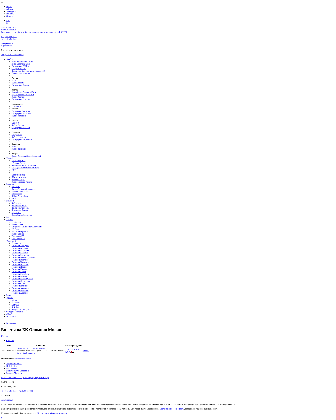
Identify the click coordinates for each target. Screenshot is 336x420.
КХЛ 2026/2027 (18, 161)
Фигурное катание (14, 312)
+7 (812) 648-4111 (9, 39)
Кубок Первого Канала (22, 182)
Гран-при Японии (20, 286)
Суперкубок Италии (21, 127)
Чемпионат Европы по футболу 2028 (28, 71)
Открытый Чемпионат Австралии (27, 227)
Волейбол (16, 302)
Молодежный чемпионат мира (25, 168)
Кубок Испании (19, 116)
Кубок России (18, 83)
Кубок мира (17, 203)
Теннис (9, 220)
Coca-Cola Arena (72, 349)
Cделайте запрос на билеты (172, 409)
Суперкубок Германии (22, 139)
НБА (14, 198)
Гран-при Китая (19, 271)
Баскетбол (10, 184)
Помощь (10, 14)
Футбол (9, 59)
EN (7, 23)
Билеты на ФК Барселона (17, 371)
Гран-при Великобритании (24, 257)
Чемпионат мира (19, 205)
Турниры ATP (18, 236)
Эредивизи (16, 106)
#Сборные (10, 316)
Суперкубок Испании (21, 113)
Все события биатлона (22, 215)
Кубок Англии (18, 97)
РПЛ (14, 80)
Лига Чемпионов (14, 364)
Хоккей (9, 158)
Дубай (67, 352)
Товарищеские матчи (21, 73)
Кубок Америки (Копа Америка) (26, 156)
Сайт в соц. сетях (9, 27)
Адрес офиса (6, 46)
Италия (4, 336)
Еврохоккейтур (18, 175)
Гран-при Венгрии (20, 260)
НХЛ (14, 170)
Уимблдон (16, 222)
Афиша (9, 9)
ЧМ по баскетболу (20, 196)
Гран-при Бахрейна (20, 250)
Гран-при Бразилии (20, 255)
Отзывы (10, 16)
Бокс (8, 217)
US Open (15, 229)
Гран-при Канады (19, 269)
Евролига (16, 186)
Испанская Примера (21, 111)
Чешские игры (18, 179)
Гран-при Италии (19, 267)
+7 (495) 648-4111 (9, 36)
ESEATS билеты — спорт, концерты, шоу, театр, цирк (25, 377)
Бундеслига (17, 135)
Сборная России (19, 68)
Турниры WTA (18, 238)
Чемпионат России (20, 210)
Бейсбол (15, 307)
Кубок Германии (19, 137)
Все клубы (11, 323)
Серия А (15, 123)
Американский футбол (22, 309)
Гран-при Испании (20, 264)
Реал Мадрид (12, 368)
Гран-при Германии (20, 262)
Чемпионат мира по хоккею (24, 165)
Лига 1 (15, 146)
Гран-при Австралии (21, 248)
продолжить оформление (12, 55)
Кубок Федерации (20, 231)
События (10, 340)
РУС (8, 20)
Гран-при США (18, 283)
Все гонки (16, 243)
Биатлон (10, 201)
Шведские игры (19, 177)
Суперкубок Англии (21, 99)
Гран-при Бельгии (20, 253)
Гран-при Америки (20, 288)
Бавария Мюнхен (14, 373)
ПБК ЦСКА (11, 366)
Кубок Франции (19, 149)
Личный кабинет (8, 30)
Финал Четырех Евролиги (23, 189)
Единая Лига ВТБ (20, 191)
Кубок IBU (16, 212)
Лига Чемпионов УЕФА (22, 61)
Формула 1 (11, 241)
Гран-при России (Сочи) (22, 279)
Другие (9, 297)
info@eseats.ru (7, 43)
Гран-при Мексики (20, 290)
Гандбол (15, 305)
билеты (86, 351)
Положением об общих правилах (52, 413)
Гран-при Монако (19, 276)
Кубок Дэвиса (18, 234)
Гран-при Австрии (20, 293)
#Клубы (9, 314)
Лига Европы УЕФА (21, 64)
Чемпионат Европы (20, 208)
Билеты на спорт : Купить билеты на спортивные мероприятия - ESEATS (34, 32)
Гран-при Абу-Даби (20, 245)
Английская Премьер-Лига (24, 92)
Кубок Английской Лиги (23, 94)
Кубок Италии (18, 125)
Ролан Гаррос (18, 224)
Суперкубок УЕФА (20, 66)
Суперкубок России (20, 85)
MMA (14, 300)
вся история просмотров (23, 358)
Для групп (11, 11)
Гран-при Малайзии (20, 274)
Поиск (9, 7)
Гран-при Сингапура (21, 281)
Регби (9, 295)
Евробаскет (17, 194)
